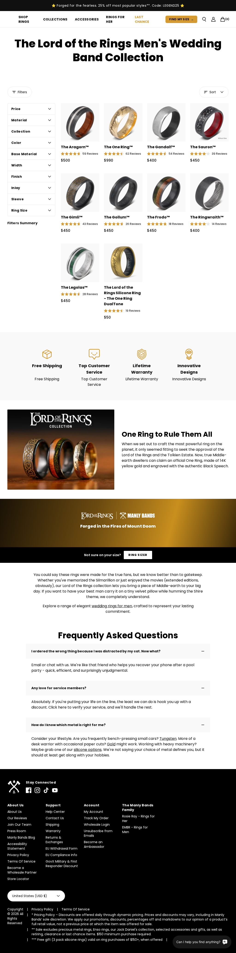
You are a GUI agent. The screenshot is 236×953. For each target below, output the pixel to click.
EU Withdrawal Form (61, 848)
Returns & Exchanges (54, 839)
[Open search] (204, 19)
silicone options (88, 749)
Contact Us (55, 818)
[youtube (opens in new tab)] (55, 790)
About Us (14, 811)
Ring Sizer (138, 555)
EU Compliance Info (61, 855)
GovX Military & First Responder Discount (62, 863)
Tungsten (168, 738)
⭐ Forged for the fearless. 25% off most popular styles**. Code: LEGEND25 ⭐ (118, 5)
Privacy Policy (18, 855)
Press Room (16, 831)
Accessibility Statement (17, 846)
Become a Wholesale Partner (22, 870)
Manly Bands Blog (21, 837)
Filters (22, 92)
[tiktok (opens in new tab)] (46, 790)
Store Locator (18, 879)
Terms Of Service (21, 861)
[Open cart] (222, 19)
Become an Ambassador (94, 844)
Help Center (55, 811)
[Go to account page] (213, 19)
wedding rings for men (112, 606)
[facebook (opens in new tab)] (28, 790)
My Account (93, 811)
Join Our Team (19, 824)
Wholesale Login (97, 824)
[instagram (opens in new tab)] (37, 790)
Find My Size (181, 19)
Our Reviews (17, 818)
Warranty (53, 831)
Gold (111, 744)
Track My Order (96, 818)
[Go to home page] (13, 787)
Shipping (52, 824)
